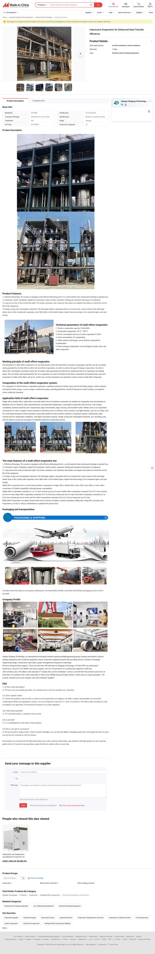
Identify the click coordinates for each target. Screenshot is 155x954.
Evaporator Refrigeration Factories (91, 917)
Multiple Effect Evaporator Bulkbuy (58, 923)
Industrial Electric (66, 917)
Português (37, 939)
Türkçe (125, 939)
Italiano (65, 939)
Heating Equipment (60, 17)
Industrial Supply (29, 917)
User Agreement (91, 944)
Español (28, 939)
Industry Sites (93, 936)
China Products (30, 936)
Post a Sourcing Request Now (72, 805)
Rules (151, 12)
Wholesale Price (81, 936)
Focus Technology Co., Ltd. (62, 944)
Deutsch (73, 939)
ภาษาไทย (117, 939)
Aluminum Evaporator (31, 923)
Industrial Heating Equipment (70, 906)
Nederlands (82, 939)
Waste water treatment (48, 883)
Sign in (150, 6)
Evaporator (6, 883)
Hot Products (18, 936)
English (21, 939)
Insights (138, 936)
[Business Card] (149, 111)
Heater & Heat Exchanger (43, 17)
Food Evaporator (142, 917)
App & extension (124, 12)
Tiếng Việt (132, 939)
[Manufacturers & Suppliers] (15, 5)
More (4, 928)
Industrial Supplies (11, 917)
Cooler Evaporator (11, 923)
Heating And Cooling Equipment (16, 906)
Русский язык (55, 939)
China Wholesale (67, 936)
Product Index (119, 936)
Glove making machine (86, 883)
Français (46, 939)
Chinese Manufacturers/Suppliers (49, 936)
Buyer (99, 12)
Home (4, 17)
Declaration (102, 944)
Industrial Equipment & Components (21, 17)
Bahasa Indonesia (145, 939)
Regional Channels (106, 936)
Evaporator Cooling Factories (120, 917)
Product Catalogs (36, 878)
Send (23, 805)
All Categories (11, 12)
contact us (91, 22)
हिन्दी (110, 939)
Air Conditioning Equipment (43, 906)
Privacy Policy (113, 944)
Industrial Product (47, 917)
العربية (90, 939)
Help (110, 12)
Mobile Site (130, 936)
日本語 (104, 939)
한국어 (97, 939)
